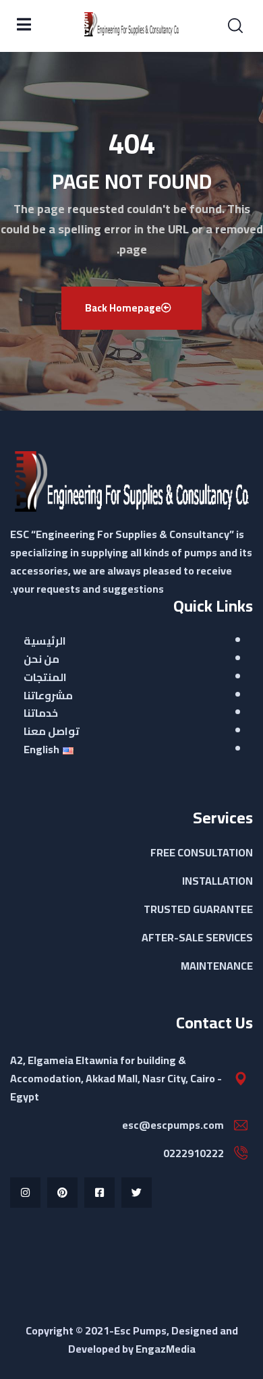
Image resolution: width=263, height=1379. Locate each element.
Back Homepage (123, 308)
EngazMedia (166, 1349)
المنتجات (45, 677)
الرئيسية (45, 640)
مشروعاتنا (48, 695)
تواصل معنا (52, 731)
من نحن (41, 659)
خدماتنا (41, 713)
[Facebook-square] (99, 1192)
